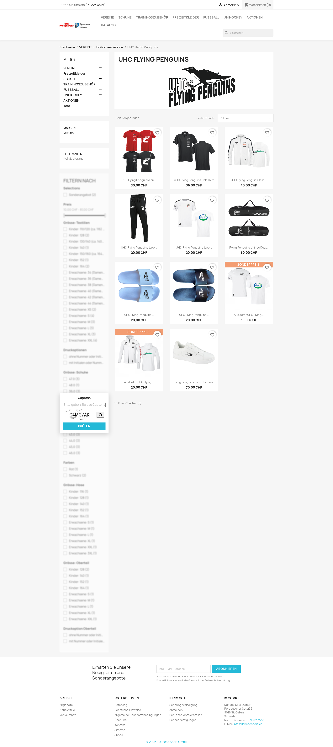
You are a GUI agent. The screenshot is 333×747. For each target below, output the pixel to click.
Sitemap (119, 730)
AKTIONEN (255, 17)
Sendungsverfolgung (183, 705)
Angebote (66, 705)
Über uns (120, 720)
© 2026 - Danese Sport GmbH (166, 742)
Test (66, 106)
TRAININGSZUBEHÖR (152, 17)
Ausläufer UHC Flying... (249, 315)
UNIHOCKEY (233, 17)
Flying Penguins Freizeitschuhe (193, 382)
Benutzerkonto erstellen (185, 715)
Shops (118, 735)
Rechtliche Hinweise (127, 710)
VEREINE (107, 17)
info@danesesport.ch (248, 724)
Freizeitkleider (186, 17)
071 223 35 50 (95, 5)
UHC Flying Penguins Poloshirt (194, 180)
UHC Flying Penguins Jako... (249, 180)
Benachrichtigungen (183, 720)
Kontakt (119, 725)
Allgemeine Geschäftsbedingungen (137, 715)
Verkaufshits (68, 715)
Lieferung (120, 705)
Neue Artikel (68, 710)
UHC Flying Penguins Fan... (139, 180)
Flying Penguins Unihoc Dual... (248, 247)
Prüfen (84, 426)
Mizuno (68, 133)
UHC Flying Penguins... (139, 315)
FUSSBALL (211, 17)
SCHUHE (125, 17)
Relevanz (245, 118)
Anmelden (176, 710)
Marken (69, 128)
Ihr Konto (178, 698)
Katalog (108, 25)
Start (70, 59)
